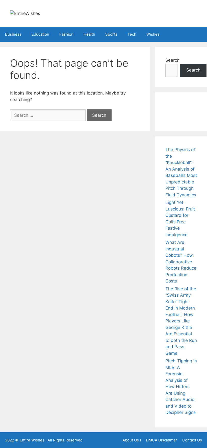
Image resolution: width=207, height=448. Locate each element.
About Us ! (131, 440)
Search (172, 60)
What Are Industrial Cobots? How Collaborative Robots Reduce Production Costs (180, 262)
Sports (111, 34)
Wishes (153, 34)
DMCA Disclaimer (161, 440)
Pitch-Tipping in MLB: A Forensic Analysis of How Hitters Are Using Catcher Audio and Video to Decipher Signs (181, 386)
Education (40, 34)
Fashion (66, 34)
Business (13, 34)
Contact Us (192, 440)
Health (89, 34)
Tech (131, 34)
